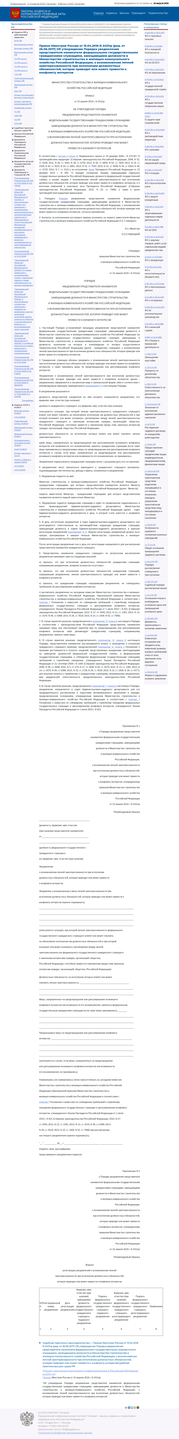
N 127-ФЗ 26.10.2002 (153, 267)
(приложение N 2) (77, 532)
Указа (91, 169)
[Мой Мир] (137, 1407)
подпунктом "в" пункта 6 (112, 640)
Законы (124, 13)
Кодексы (111, 13)
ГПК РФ (18, 74)
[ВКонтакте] (129, 1407)
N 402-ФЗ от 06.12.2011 (154, 180)
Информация (18, 4)
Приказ (47, 1377)
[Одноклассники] (135, 1407)
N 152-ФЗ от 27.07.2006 (154, 284)
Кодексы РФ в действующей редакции (21, 34)
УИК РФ (18, 116)
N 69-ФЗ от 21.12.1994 (153, 46)
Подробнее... (28, 400)
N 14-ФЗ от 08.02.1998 (154, 227)
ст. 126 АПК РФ (151, 618)
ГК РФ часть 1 (20, 59)
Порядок (63, 198)
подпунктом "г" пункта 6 (104, 686)
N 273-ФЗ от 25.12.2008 (154, 130)
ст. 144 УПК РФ (151, 562)
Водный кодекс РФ (23, 48)
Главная (98, 13)
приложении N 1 (93, 386)
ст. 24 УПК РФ (151, 595)
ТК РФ (17, 112)
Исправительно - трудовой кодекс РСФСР (22, 442)
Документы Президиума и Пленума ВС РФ (22, 172)
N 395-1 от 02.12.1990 (153, 337)
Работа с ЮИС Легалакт (71, 4)
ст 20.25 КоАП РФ (152, 404)
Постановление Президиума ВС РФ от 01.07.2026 (23, 253)
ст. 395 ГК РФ (150, 384)
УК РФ (17, 119)
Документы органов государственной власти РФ (23, 164)
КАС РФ (18, 91)
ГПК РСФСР (19, 417)
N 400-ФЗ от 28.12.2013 (154, 33)
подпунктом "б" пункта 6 (104, 621)
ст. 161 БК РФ (150, 525)
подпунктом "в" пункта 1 (111, 647)
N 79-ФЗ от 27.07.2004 (154, 80)
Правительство (158, 13)
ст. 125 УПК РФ (151, 582)
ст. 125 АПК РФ (151, 672)
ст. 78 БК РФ (150, 444)
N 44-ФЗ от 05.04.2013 (154, 297)
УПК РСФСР (20, 470)
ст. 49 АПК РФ (151, 635)
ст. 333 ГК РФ (150, 354)
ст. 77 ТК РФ (150, 545)
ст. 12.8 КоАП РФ (152, 471)
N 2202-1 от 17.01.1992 (153, 257)
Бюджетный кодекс (23, 44)
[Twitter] (132, 1407)
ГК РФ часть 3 (20, 66)
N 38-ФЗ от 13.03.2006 (154, 146)
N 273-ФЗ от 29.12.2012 (154, 69)
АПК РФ (18, 40)
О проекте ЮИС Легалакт (41, 4)
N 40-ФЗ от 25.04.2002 (154, 59)
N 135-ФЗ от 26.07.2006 (154, 193)
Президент (138, 13)
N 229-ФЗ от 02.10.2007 (155, 307)
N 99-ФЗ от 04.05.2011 (154, 207)
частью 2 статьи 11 (68, 156)
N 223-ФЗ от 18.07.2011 (154, 237)
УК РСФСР (19, 466)
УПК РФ (18, 123)
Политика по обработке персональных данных (65, 1432)
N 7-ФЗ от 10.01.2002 (153, 157)
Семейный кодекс (23, 108)
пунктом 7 (44, 602)
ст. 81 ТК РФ (150, 424)
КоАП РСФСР (20, 449)
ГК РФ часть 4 (21, 70)
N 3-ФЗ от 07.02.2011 (153, 170)
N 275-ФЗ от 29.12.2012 (154, 96)
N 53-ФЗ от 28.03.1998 (154, 324)
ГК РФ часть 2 (20, 63)
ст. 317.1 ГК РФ (151, 367)
